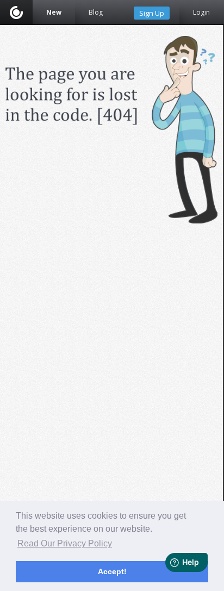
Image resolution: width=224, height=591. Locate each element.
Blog (96, 12)
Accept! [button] (112, 571)
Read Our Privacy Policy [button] (64, 543)
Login (201, 12)
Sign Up (151, 13)
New (53, 12)
